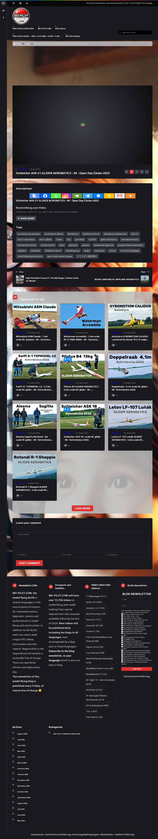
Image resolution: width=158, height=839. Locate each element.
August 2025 (22, 803)
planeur (85, 245)
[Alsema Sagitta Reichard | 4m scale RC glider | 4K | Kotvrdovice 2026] (34, 416)
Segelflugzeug (72, 250)
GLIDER (92, 239)
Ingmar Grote (94, 647)
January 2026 (22, 774)
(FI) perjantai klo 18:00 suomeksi (134, 628)
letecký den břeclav (27, 245)
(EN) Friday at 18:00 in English (133, 624)
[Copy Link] (109, 195)
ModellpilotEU (96, 674)
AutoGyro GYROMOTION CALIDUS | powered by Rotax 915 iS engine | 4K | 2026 (130, 339)
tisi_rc (91, 711)
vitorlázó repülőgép (129, 250)
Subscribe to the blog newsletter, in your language (61, 655)
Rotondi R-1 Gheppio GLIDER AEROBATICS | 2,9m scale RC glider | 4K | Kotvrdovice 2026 (32, 490)
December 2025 (23, 780)
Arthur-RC (94, 602)
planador (73, 245)
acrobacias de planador (29, 234)
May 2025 (21, 821)
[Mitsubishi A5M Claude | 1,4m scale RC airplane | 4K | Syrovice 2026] (34, 316)
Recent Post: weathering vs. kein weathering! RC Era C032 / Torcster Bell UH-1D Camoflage (119, 3)
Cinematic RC (94, 625)
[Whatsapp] (56, 195)
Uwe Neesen (94, 717)
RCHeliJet (94, 690)
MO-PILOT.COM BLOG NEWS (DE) (67, 734)
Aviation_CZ (23, 169)
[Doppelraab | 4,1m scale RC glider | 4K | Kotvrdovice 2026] (130, 366)
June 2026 (21, 745)
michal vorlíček (48, 245)
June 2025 (21, 815)
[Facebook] (45, 195)
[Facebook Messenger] (98, 195)
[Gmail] (120, 195)
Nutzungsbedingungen (85, 834)
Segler (87, 250)
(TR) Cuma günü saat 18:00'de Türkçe (135, 658)
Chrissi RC (93, 619)
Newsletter (106, 834)
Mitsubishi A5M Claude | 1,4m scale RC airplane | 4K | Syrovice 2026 (33, 339)
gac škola (79, 239)
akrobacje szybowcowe (115, 234)
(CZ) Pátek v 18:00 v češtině (132, 618)
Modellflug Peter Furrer (99, 668)
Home (18, 44)
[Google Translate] (34, 195)
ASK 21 (134, 234)
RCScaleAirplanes (97, 705)
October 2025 (22, 792)
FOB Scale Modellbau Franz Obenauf (99, 639)
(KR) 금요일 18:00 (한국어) (132, 641)
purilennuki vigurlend (103, 245)
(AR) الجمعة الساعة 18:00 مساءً (133, 614)
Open (61, 245)
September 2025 (24, 797)
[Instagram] (66, 195)
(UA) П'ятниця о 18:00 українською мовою (134, 663)
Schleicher (35, 250)
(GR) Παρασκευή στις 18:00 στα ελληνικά (137, 660)
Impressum (37, 834)
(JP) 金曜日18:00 (129, 639)
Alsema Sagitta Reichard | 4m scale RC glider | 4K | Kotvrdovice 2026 (33, 439)
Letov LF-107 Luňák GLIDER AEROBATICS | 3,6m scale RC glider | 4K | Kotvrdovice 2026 (127, 439)
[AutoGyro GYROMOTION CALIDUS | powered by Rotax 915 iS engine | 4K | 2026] (130, 316)
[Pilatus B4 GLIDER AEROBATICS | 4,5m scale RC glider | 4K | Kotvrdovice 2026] (82, 366)
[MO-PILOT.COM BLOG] (21, 16)
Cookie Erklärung (124, 834)
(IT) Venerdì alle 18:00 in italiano (134, 637)
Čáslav (59, 239)
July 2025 (21, 809)
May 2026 (21, 751)
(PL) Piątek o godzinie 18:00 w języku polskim (134, 648)
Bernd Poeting (95, 614)
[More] (130, 195)
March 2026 (21, 763)
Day (69, 239)
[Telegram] (88, 195)
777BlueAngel (96, 596)
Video (27, 44)
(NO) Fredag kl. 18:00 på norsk (133, 645)
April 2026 (21, 757)
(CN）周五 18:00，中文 (131, 616)
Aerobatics (73, 234)
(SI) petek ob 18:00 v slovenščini (134, 656)
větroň (112, 250)
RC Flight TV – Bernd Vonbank (100, 682)
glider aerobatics (109, 239)
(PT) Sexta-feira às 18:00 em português (136, 650)
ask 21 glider (45, 239)
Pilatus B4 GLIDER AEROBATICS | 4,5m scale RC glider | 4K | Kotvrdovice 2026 (81, 389)
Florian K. (92, 631)
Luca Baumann (95, 652)
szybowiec (99, 250)
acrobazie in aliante (54, 234)
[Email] (77, 195)
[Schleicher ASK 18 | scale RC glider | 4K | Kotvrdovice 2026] (82, 416)
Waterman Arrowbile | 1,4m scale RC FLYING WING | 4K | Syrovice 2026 (82, 339)
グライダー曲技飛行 (87, 256)
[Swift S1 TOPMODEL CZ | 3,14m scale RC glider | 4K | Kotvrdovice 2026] (34, 366)
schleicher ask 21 (53, 250)
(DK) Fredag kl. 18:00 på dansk (133, 622)
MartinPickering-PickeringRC (99, 660)
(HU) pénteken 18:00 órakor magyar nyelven (134, 634)
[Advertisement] (82, 63)
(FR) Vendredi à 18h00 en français (134, 629)
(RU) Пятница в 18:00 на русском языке (136, 652)
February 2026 (23, 768)
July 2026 (21, 740)
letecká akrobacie (129, 239)
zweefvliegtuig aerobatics (30, 256)
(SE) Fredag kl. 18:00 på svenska (134, 654)
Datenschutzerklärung (137, 676)
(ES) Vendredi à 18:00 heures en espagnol (137, 626)
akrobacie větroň (91, 234)
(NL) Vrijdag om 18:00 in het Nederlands (136, 643)
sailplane (22, 250)
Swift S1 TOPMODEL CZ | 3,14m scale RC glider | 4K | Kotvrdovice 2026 (33, 389)
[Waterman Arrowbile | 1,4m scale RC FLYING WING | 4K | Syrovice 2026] (82, 316)
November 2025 (23, 786)
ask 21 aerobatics (26, 239)
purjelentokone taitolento (130, 245)
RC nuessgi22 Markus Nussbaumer (96, 697)
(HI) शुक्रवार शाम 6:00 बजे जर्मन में (133, 631)
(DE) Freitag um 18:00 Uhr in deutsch (135, 620)
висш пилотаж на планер (59, 256)
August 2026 (22, 734)
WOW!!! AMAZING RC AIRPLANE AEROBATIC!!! (116, 279)
